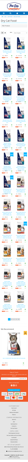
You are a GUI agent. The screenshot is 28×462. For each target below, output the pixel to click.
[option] (14, 349)
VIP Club (14, 410)
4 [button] (17, 369)
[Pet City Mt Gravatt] (14, 6)
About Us (14, 419)
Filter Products (6, 25)
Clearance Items (14, 442)
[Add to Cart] (12, 57)
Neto (19, 457)
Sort (11, 32)
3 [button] (15, 369)
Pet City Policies (14, 428)
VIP (3, 57)
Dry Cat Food (17, 16)
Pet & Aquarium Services (14, 433)
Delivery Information (14, 412)
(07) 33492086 (15, 449)
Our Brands (14, 437)
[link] (11, 385)
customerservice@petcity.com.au (14, 451)
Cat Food (10, 16)
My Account (14, 408)
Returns (14, 414)
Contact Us (14, 426)
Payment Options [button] (14, 390)
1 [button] (10, 369)
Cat (5, 16)
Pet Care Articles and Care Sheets (14, 435)
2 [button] (13, 369)
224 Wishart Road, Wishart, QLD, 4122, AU (15, 446)
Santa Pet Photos (14, 439)
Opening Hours (14, 424)
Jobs (14, 421)
